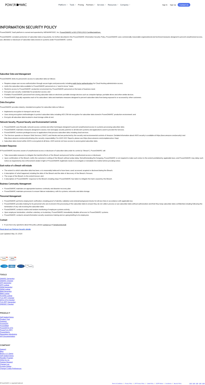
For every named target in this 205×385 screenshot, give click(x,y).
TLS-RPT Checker (7, 298)
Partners (89, 5)
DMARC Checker (6, 281)
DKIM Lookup (5, 289)
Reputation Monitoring (8, 334)
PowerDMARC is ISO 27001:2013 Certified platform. (80, 32)
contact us (47, 225)
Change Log (4, 364)
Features (3, 321)
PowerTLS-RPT (6, 330)
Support (3, 349)
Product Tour (5, 319)
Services (100, 5)
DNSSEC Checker (7, 304)
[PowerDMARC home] (16, 5)
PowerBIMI (4, 326)
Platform (62, 5)
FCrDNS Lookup (6, 296)
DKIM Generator (6, 287)
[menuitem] (117, 383)
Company (124, 5)
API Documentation (7, 336)
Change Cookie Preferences (10, 368)
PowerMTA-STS (6, 328)
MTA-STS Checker (7, 300)
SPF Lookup (4, 285)
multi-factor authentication (82, 83)
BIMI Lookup (5, 293)
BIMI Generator (6, 291)
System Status (5, 366)
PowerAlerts (5, 332)
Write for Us (4, 360)
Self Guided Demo (7, 317)
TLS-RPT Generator (8, 302)
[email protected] (59, 225)
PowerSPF (4, 323)
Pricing (81, 5)
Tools (72, 5)
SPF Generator (5, 283)
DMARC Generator (7, 278)
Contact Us (184, 5)
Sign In (164, 5)
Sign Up (173, 5)
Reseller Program (6, 358)
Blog (1, 351)
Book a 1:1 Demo (6, 353)
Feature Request (6, 362)
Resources (112, 5)
